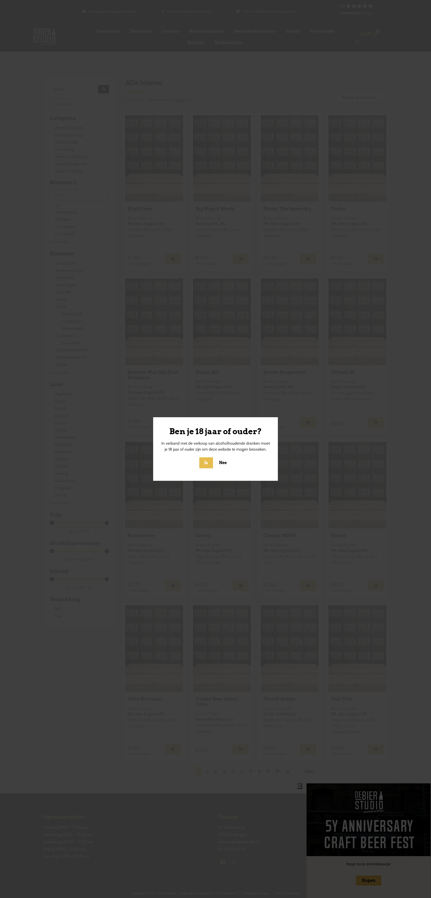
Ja (206, 462)
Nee (223, 462)
